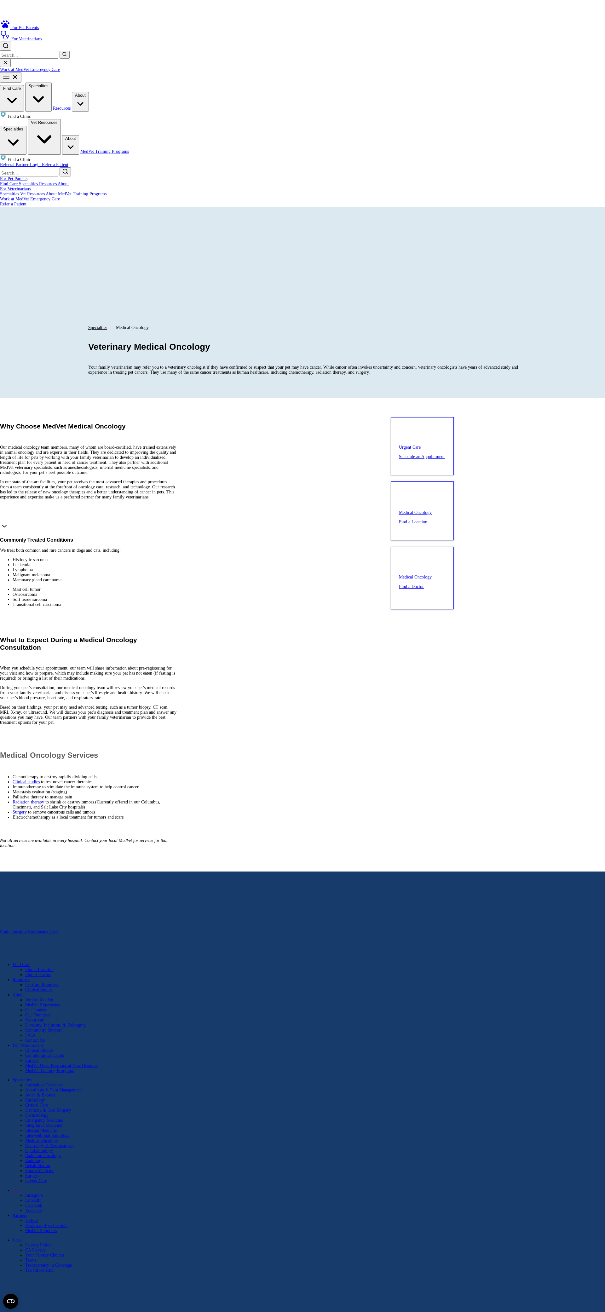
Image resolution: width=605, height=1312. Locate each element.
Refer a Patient (55, 164)
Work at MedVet (15, 69)
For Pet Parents (13, 178)
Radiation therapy (28, 802)
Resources (62, 108)
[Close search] (5, 63)
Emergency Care (45, 69)
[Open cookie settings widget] (10, 1301)
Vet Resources (44, 122)
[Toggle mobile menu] (10, 77)
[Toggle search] (5, 46)
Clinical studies (26, 782)
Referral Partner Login (21, 164)
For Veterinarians (15, 189)
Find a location (13, 931)
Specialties (38, 85)
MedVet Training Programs (104, 151)
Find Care (12, 88)
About (80, 95)
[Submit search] (65, 55)
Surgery (20, 812)
